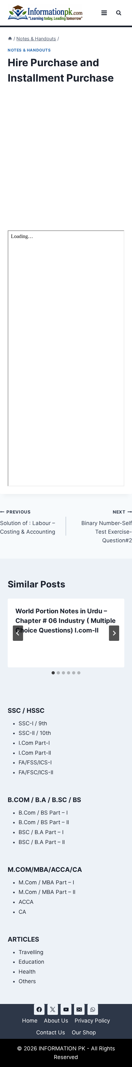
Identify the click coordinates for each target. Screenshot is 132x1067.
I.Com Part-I (34, 743)
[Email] (79, 1009)
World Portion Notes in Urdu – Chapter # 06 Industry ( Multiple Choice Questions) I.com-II (65, 620)
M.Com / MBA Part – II (47, 892)
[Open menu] (104, 13)
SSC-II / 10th (35, 733)
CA (22, 912)
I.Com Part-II (35, 753)
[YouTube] (66, 1009)
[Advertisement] (66, 162)
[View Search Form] (118, 13)
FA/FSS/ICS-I (35, 762)
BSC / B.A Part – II (42, 842)
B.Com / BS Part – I (43, 812)
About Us (56, 1020)
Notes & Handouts (29, 50)
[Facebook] (39, 1009)
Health (27, 971)
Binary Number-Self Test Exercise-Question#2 (106, 526)
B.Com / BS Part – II (44, 822)
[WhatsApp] (92, 1009)
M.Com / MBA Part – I (46, 882)
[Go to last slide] (18, 633)
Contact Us (50, 1032)
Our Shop (84, 1032)
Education (31, 962)
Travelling (31, 952)
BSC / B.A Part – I (41, 832)
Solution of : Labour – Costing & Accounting (27, 522)
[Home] (10, 38)
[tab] (53, 672)
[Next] (114, 633)
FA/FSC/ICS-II (36, 772)
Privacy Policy (92, 1020)
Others (27, 981)
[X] (52, 1009)
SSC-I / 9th (33, 723)
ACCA (26, 902)
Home (29, 1020)
